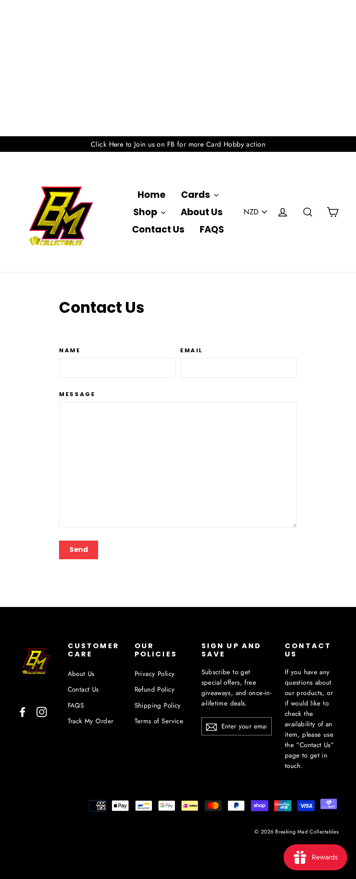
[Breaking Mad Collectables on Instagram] (41, 711)
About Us (202, 212)
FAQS (212, 229)
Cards (196, 194)
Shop (146, 212)
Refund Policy (155, 689)
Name (69, 350)
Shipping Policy (158, 705)
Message (77, 394)
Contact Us (158, 229)
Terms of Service (159, 721)
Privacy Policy (155, 674)
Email (191, 350)
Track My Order (91, 721)
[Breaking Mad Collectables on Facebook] (22, 711)
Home (151, 194)
